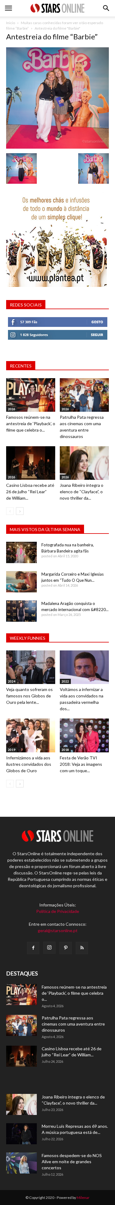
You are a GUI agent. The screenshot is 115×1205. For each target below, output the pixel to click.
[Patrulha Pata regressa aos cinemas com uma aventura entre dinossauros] (84, 395)
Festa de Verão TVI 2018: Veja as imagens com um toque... (81, 764)
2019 (11, 749)
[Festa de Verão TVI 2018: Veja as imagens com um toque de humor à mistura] (84, 735)
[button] (106, 8)
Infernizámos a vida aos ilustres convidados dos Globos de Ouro (28, 764)
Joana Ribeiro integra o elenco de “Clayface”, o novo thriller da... (81, 492)
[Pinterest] (65, 948)
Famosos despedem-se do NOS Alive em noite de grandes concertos (72, 1161)
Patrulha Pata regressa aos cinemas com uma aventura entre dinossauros (73, 1024)
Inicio (10, 22)
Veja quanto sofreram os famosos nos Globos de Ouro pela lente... (29, 696)
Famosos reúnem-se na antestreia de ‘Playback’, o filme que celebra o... (30, 423)
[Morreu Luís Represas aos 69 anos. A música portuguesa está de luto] (21, 1133)
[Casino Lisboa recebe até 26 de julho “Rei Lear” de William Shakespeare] (30, 463)
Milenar (83, 1197)
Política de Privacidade (57, 911)
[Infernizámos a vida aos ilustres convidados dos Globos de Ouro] (30, 735)
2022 (65, 681)
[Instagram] (49, 948)
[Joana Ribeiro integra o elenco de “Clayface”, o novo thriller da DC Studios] (84, 463)
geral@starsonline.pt (58, 930)
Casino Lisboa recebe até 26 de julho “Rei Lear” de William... (30, 492)
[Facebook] (33, 948)
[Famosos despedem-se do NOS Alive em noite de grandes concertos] (21, 1163)
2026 (11, 409)
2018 (65, 749)
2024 (11, 681)
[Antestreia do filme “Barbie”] (57, 147)
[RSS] (82, 948)
